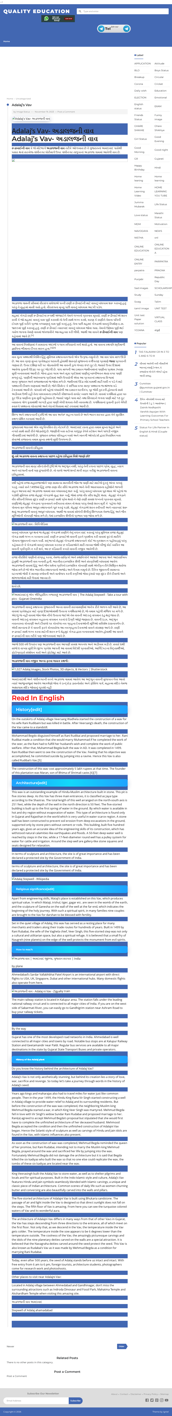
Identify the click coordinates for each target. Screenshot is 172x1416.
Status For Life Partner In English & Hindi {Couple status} (154, 431)
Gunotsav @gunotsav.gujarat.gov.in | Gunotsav (155, 387)
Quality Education (36, 11)
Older (121, 1346)
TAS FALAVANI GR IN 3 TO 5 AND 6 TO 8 (154, 354)
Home (6, 41)
